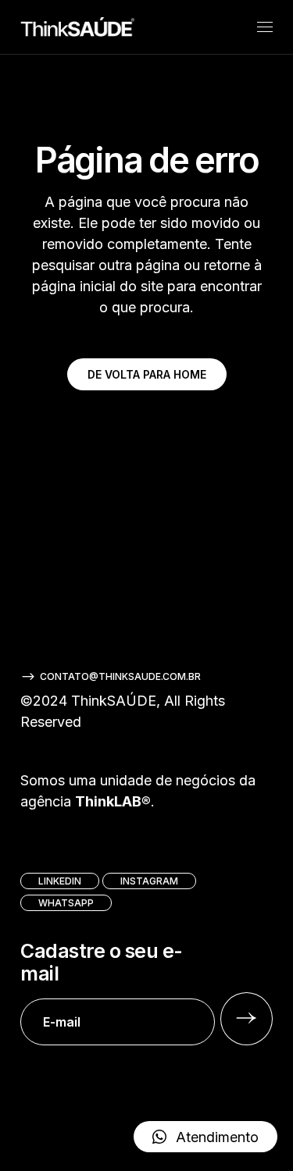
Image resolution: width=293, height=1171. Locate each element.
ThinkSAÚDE (113, 700)
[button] (205, 1136)
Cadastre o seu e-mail (101, 963)
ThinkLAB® (113, 801)
